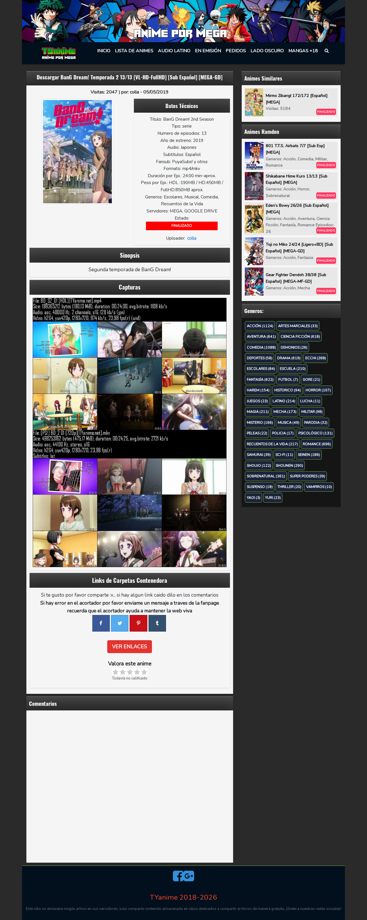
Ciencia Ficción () (300, 336)
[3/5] (129, 671)
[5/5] (144, 671)
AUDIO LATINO (174, 51)
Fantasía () (260, 379)
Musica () (288, 422)
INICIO (103, 51)
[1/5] (115, 671)
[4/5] (136, 671)
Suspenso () (260, 486)
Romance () (317, 444)
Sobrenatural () (266, 476)
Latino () (284, 401)
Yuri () (273, 497)
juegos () (257, 401)
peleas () (257, 433)
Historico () (287, 390)
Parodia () (315, 422)
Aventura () (261, 336)
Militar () (312, 411)
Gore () (311, 379)
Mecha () (285, 411)
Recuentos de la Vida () (272, 444)
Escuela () (293, 368)
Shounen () (289, 465)
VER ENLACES (129, 646)
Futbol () (288, 379)
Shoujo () (259, 465)
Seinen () (309, 454)
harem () (258, 390)
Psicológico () (315, 433)
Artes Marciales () (298, 325)
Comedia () (261, 347)
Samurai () (259, 454)
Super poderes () (307, 476)
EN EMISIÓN (208, 51)
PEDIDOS (236, 51)
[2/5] (122, 671)
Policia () (283, 433)
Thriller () (289, 486)
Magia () (258, 411)
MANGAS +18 (303, 51)
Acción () (260, 325)
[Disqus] (130, 785)
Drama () (288, 358)
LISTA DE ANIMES (134, 51)
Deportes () (259, 358)
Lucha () (310, 401)
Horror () (318, 390)
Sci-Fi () (284, 454)
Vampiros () (319, 486)
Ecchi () (315, 358)
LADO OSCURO (267, 51)
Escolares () (261, 368)
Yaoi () (253, 497)
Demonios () (294, 347)
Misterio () (260, 422)
